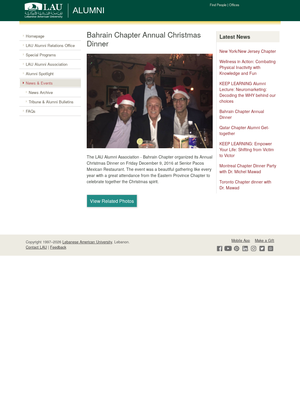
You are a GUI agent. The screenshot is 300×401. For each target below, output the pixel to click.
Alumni (88, 10)
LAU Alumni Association (46, 64)
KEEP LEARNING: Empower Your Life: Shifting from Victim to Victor (246, 149)
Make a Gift (264, 240)
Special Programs (41, 55)
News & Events (39, 83)
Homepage (35, 36)
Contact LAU (36, 247)
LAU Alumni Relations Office (50, 45)
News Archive (41, 92)
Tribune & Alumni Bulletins (51, 102)
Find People (218, 4)
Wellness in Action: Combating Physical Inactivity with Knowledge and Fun (247, 67)
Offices (234, 4)
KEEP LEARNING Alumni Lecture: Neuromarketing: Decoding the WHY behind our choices (247, 92)
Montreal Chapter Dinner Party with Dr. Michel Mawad (247, 168)
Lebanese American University (87, 242)
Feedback (58, 247)
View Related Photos (112, 201)
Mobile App (240, 240)
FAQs (30, 111)
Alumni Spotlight (40, 73)
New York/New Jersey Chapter (247, 51)
